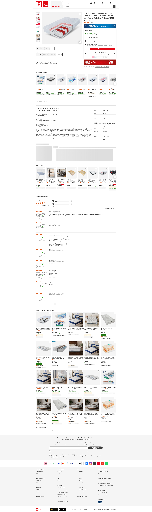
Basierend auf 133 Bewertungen (43, 205)
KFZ (38, 491)
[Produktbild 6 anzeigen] (38, 36)
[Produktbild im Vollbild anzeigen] (62, 28)
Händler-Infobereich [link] (83, 499)
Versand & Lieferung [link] (62, 499)
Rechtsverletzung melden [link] (63, 501)
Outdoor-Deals (40, 471)
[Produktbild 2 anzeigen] (38, 19)
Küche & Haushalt (41, 478)
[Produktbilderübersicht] (38, 28)
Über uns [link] (101, 473)
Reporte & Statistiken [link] (104, 471)
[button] (62, 200)
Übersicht (60, 471)
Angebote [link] (81, 471)
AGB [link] (91, 509)
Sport (38, 489)
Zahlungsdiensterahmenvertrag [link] (106, 481)
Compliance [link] (80, 509)
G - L (59, 476)
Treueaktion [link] (81, 482)
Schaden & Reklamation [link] (63, 496)
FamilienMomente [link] (82, 489)
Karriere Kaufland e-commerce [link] (106, 494)
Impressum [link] (74, 509)
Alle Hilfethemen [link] (61, 487)
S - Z (59, 480)
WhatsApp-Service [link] (82, 491)
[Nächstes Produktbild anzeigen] (38, 43)
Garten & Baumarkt (41, 476)
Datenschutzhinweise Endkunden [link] (106, 485)
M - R (59, 478)
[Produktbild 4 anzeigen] (38, 27)
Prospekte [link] (81, 473)
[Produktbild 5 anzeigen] (38, 31)
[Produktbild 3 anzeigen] (38, 23)
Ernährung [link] (81, 487)
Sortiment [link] (81, 478)
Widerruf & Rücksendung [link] (63, 492)
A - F (59, 473)
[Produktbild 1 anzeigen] (38, 14)
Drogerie (39, 487)
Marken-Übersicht (41, 496)
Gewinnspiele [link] (81, 485)
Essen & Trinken (40, 494)
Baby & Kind (39, 480)
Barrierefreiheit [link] (113, 509)
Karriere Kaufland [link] (103, 492)
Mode (38, 485)
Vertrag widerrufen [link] (62, 494)
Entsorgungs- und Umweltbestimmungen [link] (101, 509)
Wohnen (39, 482)
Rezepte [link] (80, 480)
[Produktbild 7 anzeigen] (38, 40)
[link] (67, 3)
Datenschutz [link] (86, 509)
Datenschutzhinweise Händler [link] (106, 483)
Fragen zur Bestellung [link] (62, 490)
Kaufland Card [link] (82, 476)
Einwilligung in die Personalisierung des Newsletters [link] (59, 455)
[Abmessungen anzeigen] (80, 42)
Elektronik (39, 473)
